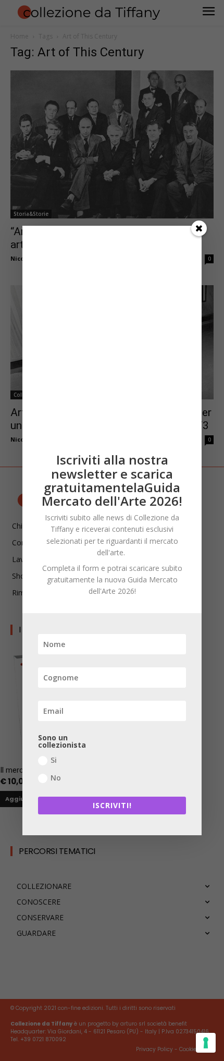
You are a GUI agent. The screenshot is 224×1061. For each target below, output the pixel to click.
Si (54, 760)
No (56, 778)
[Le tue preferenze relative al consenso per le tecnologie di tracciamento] (206, 1043)
